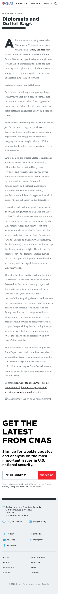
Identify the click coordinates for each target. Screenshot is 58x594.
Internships (8, 567)
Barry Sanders (37, 49)
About (6, 557)
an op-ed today (28, 59)
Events (6, 562)
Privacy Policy (8, 487)
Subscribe (46, 475)
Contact (35, 572)
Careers (7, 572)
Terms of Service (27, 487)
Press (33, 567)
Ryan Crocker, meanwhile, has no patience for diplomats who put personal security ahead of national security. (27, 387)
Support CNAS (38, 557)
